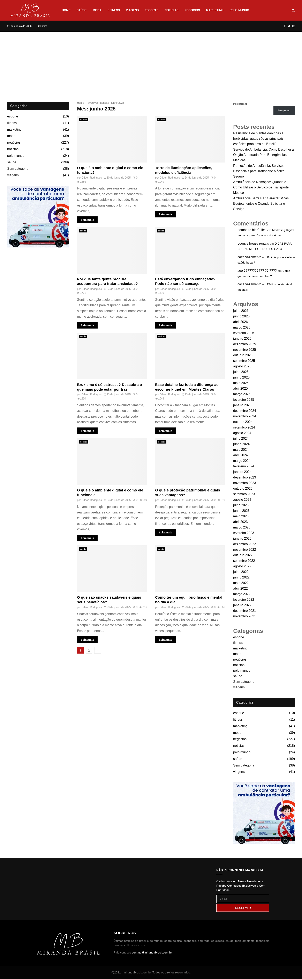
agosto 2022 (242, 566)
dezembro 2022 (244, 544)
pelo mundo (239, 10)
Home (66, 10)
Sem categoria (17, 168)
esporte (151, 10)
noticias (171, 10)
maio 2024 (241, 449)
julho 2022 (241, 572)
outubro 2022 (242, 555)
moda (97, 10)
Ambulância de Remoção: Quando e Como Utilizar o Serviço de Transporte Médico (261, 187)
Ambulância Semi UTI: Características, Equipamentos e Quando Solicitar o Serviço (261, 203)
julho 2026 (241, 310)
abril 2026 (240, 322)
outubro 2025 (242, 355)
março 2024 (241, 460)
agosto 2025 (242, 366)
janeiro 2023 (242, 538)
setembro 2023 (244, 494)
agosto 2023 (242, 499)
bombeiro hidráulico (251, 230)
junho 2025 (241, 377)
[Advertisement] (151, 62)
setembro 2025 (244, 360)
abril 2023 (240, 522)
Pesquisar (240, 103)
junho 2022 (241, 577)
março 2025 (241, 394)
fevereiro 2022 (243, 599)
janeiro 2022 (242, 605)
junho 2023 (241, 510)
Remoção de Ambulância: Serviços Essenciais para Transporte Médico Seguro (259, 171)
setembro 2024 (244, 427)
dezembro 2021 (244, 610)
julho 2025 (241, 372)
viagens (132, 10)
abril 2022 (240, 588)
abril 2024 (240, 455)
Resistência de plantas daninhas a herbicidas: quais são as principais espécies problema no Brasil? (258, 138)
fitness (114, 10)
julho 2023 (241, 505)
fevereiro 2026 (243, 333)
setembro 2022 (244, 560)
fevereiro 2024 (243, 466)
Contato (42, 26)
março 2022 (241, 594)
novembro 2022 (244, 549)
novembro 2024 (244, 416)
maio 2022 (241, 583)
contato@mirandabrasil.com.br (152, 952)
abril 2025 (240, 388)
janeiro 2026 (242, 338)
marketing (215, 10)
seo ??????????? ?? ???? (257, 270)
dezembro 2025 (244, 344)
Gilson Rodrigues (92, 177)
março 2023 (241, 527)
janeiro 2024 (242, 472)
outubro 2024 (242, 422)
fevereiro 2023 (243, 533)
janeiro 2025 (242, 405)
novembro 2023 (244, 483)
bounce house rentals (253, 243)
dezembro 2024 (244, 410)
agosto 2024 (242, 433)
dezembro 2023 (244, 477)
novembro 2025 (244, 349)
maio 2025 (241, 383)
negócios (192, 10)
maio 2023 (241, 516)
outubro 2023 (242, 488)
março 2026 (241, 327)
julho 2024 (241, 438)
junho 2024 (241, 444)
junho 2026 (241, 316)
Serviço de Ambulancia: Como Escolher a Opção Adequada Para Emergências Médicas (263, 155)
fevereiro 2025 (243, 399)
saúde (81, 10)
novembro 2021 (244, 616)
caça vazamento (249, 257)
